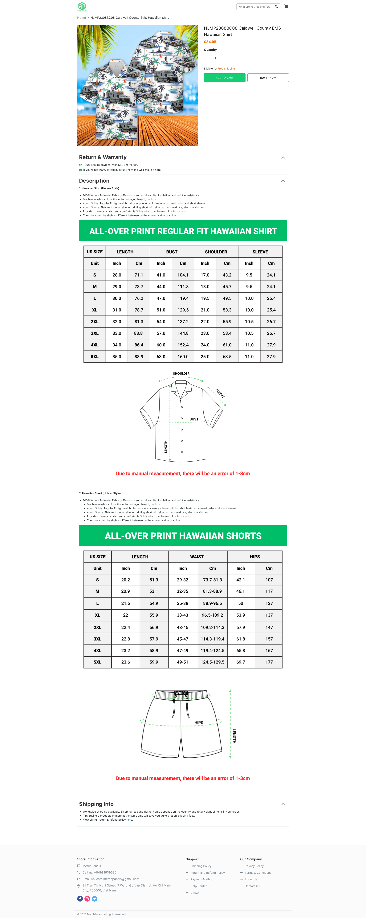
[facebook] (80, 899)
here (129, 819)
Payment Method (201, 879)
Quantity (210, 50)
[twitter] (94, 899)
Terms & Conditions (257, 872)
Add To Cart (225, 77)
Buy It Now (268, 77)
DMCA (194, 893)
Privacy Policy (254, 866)
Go (276, 6)
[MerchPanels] (82, 6)
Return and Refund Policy (207, 872)
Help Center (198, 886)
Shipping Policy (200, 866)
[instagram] (87, 899)
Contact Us (252, 886)
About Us (250, 879)
